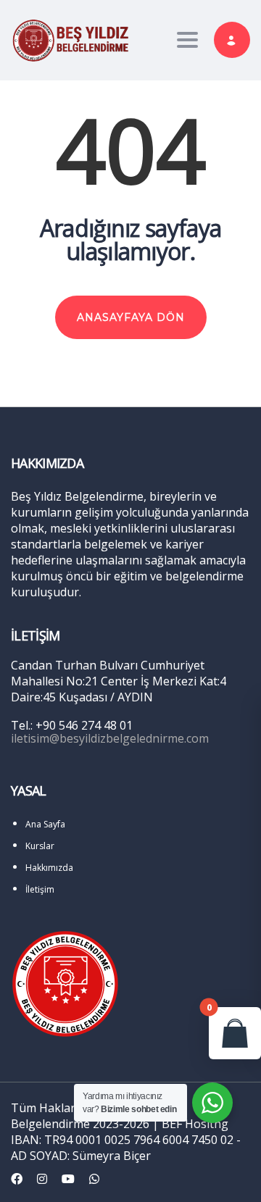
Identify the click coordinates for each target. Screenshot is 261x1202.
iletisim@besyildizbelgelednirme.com (110, 738)
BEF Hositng (195, 1124)
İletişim (39, 889)
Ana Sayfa (45, 824)
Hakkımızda (49, 867)
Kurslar (39, 846)
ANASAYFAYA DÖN (131, 317)
